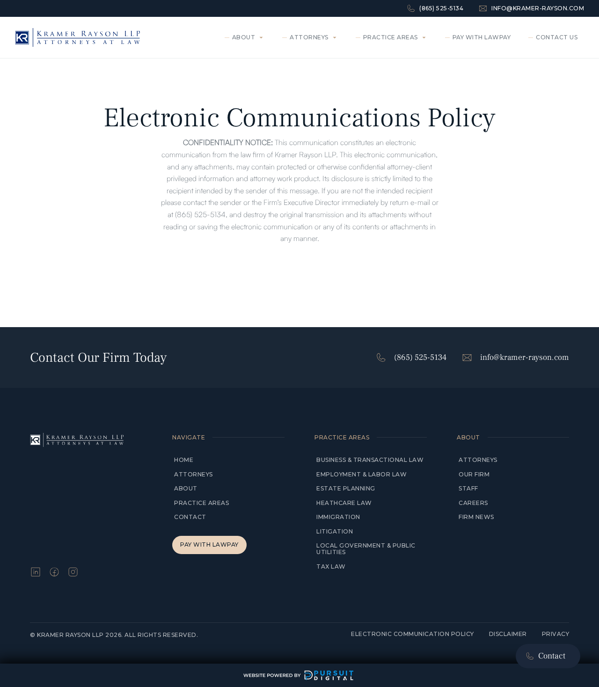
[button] (246, 37)
